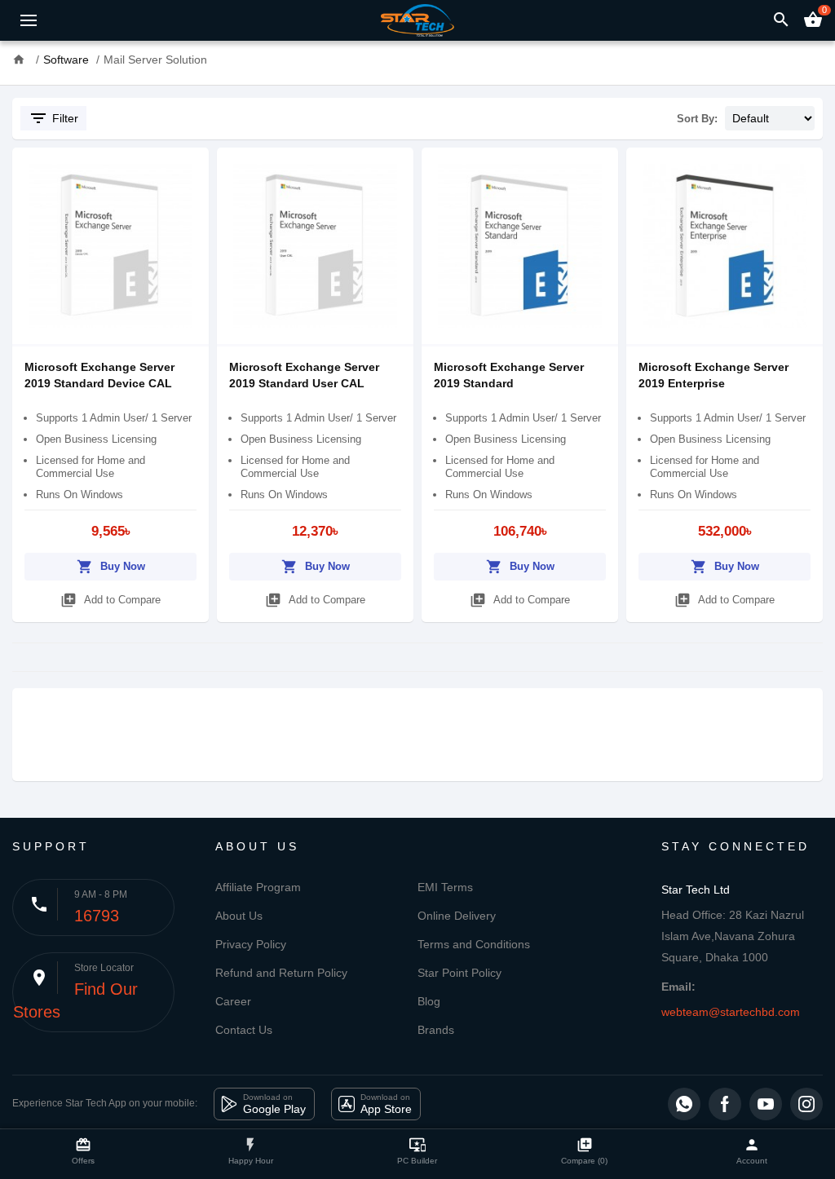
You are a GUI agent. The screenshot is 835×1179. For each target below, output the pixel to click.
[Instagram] (806, 1104)
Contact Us (243, 1029)
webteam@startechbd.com (730, 1011)
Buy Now (111, 567)
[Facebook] (725, 1104)
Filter (53, 118)
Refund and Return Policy (281, 972)
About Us (239, 915)
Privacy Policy (250, 944)
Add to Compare (110, 600)
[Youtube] (765, 1104)
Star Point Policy (459, 972)
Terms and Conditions (474, 944)
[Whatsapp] (684, 1104)
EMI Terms (445, 887)
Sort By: (697, 119)
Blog (429, 1001)
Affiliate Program (258, 887)
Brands (436, 1029)
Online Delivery (457, 915)
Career (233, 1001)
